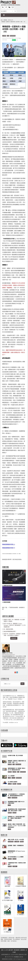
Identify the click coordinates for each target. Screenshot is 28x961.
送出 (22, 683)
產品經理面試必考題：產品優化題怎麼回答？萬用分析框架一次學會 (17, 810)
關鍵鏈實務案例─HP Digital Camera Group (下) (16, 852)
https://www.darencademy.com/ (8, 654)
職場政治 (14, 783)
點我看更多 (13, 638)
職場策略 (10, 771)
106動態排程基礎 (6, 602)
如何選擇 (4, 35)
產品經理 (14, 812)
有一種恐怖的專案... (9, 629)
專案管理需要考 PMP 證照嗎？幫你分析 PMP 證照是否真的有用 (16, 769)
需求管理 (10, 866)
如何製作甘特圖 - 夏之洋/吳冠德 (15, 755)
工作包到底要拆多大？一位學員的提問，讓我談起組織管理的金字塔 (16, 795)
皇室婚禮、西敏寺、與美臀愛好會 (16, 845)
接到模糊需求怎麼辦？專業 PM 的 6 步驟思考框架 (16, 802)
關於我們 (11, 950)
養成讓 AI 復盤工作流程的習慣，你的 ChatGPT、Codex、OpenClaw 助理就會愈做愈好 (16, 826)
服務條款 (22, 950)
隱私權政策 (16, 950)
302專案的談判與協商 (7, 585)
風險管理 (22, 841)
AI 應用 (9, 829)
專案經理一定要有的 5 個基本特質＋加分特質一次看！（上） (17, 761)
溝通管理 (19, 783)
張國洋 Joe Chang (15, 38)
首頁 (2, 20)
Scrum (13, 777)
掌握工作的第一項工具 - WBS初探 (16, 839)
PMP (8, 35)
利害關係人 (15, 866)
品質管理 (10, 858)
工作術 (9, 777)
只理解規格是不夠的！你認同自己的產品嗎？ (17, 863)
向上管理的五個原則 (12, 781)
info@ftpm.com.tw (18, 956)
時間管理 (10, 820)
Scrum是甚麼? (11, 775)
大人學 (6, 950)
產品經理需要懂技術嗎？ (10, 631)
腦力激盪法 (16, 841)
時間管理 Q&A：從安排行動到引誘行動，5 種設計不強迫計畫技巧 (16, 817)
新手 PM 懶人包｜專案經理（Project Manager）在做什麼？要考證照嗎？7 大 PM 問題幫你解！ (15, 625)
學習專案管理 (12, 35)
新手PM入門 (10, 20)
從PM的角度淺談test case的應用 (15, 856)
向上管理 (10, 783)
